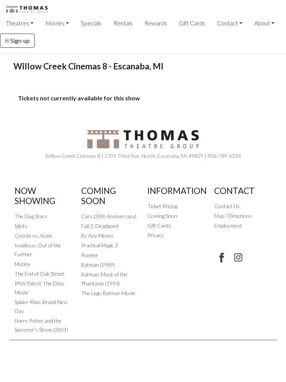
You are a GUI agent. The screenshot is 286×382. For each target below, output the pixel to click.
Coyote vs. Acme (33, 235)
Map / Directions (233, 216)
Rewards (155, 22)
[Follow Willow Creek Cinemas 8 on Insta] (238, 257)
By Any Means (97, 235)
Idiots (21, 226)
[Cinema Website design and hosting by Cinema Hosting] (143, 346)
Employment (228, 225)
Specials (91, 22)
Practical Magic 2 (99, 245)
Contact (227, 22)
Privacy (155, 235)
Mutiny (23, 264)
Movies (54, 22)
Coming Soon (162, 216)
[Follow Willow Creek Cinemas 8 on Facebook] (221, 257)
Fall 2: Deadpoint (100, 226)
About (262, 22)
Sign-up (19, 40)
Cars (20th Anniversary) (108, 216)
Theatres (17, 22)
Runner (89, 255)
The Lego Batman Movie (108, 293)
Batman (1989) (98, 265)
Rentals (123, 22)
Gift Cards (192, 22)
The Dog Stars (31, 216)
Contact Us (227, 206)
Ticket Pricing (162, 206)
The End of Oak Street (39, 273)
